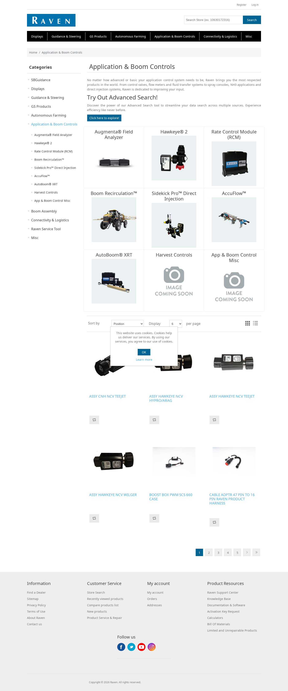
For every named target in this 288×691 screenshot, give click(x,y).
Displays (37, 88)
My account (155, 592)
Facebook (121, 647)
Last (256, 552)
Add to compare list (94, 420)
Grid (247, 323)
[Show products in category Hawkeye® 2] (174, 158)
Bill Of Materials (218, 624)
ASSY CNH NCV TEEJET (107, 396)
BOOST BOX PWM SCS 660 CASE (170, 497)
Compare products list (102, 605)
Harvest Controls (46, 192)
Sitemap (33, 599)
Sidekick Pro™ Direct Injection (55, 168)
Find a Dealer (36, 592)
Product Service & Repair (104, 618)
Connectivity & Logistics (50, 220)
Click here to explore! (104, 118)
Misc (35, 237)
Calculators (215, 618)
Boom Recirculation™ (49, 159)
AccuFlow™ (42, 176)
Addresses (154, 605)
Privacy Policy (36, 605)
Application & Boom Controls (54, 124)
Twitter (131, 647)
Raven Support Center (222, 592)
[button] (37, 36)
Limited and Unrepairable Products (232, 630)
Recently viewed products (105, 599)
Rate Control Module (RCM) (53, 151)
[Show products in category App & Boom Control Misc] (234, 287)
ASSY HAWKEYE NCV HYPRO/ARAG (166, 398)
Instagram (152, 647)
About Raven (36, 618)
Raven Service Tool (46, 229)
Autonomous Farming (48, 115)
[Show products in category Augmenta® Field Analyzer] (114, 163)
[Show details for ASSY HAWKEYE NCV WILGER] (114, 461)
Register (241, 5)
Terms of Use (36, 611)
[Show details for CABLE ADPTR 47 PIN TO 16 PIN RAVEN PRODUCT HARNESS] (234, 461)
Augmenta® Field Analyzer (53, 135)
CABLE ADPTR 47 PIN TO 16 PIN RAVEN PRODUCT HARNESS (232, 499)
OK (144, 352)
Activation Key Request (223, 611)
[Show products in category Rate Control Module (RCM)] (234, 163)
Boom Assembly (44, 211)
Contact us (34, 624)
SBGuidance (40, 80)
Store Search (96, 592)
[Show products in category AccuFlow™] (234, 220)
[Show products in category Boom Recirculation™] (114, 220)
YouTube (141, 647)
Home (33, 52)
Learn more (144, 360)
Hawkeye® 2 (43, 143)
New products (97, 611)
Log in (255, 5)
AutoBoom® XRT (46, 184)
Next (246, 552)
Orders (152, 599)
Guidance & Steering (47, 97)
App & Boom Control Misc (52, 201)
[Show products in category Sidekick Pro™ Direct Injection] (174, 225)
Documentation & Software (226, 605)
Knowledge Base (219, 599)
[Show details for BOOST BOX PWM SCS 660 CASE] (174, 461)
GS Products (41, 106)
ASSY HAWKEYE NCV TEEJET (231, 396)
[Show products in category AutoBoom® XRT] (114, 281)
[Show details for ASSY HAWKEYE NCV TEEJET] (234, 363)
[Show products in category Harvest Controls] (174, 281)
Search (252, 20)
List (255, 323)
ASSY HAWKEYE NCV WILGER (113, 495)
